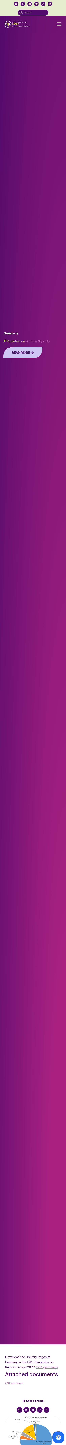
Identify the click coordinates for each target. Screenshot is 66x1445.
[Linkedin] (50, 4)
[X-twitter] (23, 4)
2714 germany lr (47, 1367)
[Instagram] (43, 4)
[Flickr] (29, 4)
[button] (58, 24)
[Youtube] (36, 4)
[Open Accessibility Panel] (58, 1437)
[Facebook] (16, 4)
